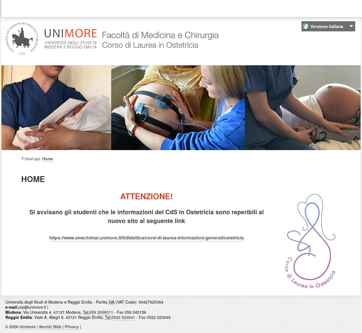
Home (47, 158)
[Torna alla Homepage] (159, 54)
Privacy (72, 326)
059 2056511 (101, 312)
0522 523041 (123, 317)
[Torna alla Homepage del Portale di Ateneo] (51, 54)
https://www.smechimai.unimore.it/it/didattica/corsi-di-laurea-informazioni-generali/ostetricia (146, 237)
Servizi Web (50, 326)
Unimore (28, 326)
